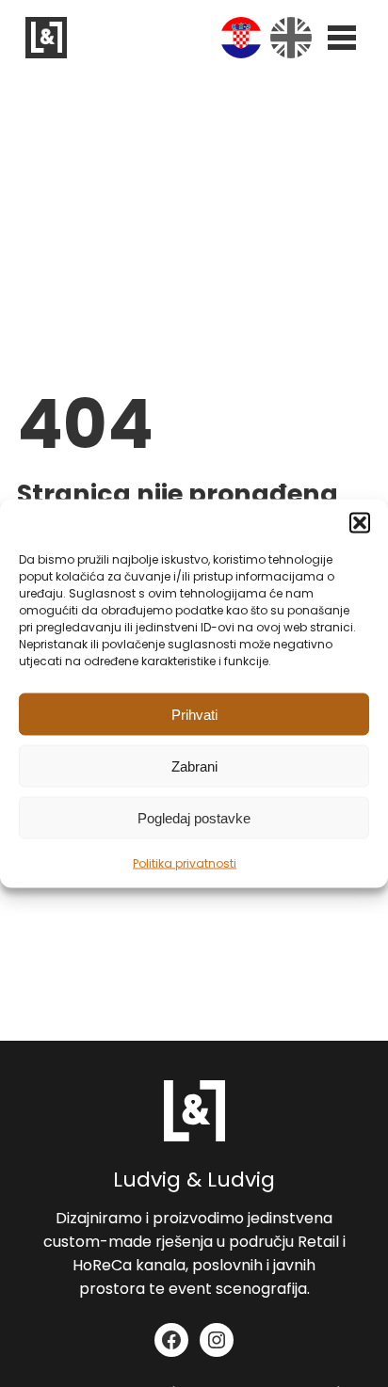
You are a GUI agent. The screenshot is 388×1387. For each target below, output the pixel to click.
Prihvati (194, 714)
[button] (359, 523)
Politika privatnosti (184, 863)
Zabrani (194, 765)
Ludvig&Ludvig (46, 37)
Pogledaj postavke (194, 817)
